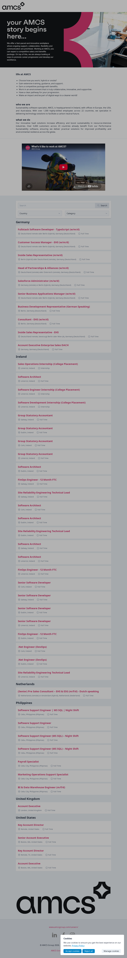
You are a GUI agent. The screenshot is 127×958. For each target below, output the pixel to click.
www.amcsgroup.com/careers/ (63, 927)
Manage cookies (111, 951)
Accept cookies (72, 951)
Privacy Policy (78, 945)
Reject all (88, 951)
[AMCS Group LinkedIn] (54, 935)
